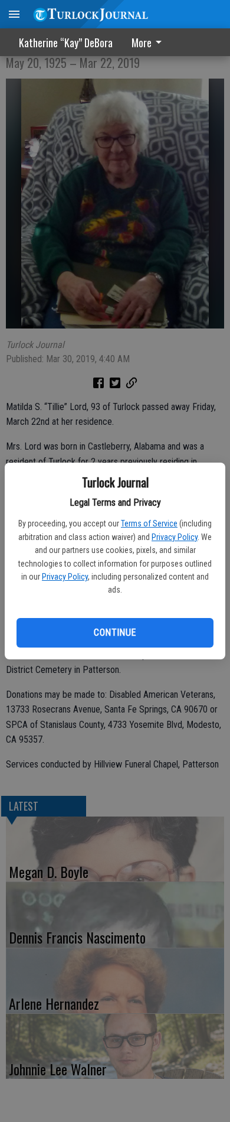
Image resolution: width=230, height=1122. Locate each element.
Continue (115, 632)
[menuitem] (150, 42)
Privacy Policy (175, 537)
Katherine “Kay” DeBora (66, 42)
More (142, 42)
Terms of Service (149, 523)
